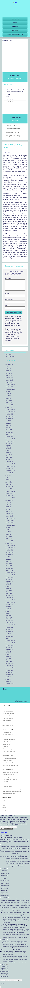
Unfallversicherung (6, 720)
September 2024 (10, 416)
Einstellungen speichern (6, 980)
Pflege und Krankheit (7, 755)
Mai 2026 (8, 371)
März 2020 (9, 538)
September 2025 (10, 389)
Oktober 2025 (10, 387)
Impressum (4, 832)
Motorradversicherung (7, 711)
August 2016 (9, 631)
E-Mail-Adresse (10, 299)
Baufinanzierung (6, 744)
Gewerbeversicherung (7, 725)
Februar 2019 (10, 568)
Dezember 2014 (10, 668)
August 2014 (9, 674)
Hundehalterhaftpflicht (7, 716)
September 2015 (10, 647)
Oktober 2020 (10, 523)
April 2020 (9, 536)
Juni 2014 (8, 679)
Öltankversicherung (7, 749)
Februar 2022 (10, 486)
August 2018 (9, 581)
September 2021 (10, 498)
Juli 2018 (8, 584)
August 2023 (9, 445)
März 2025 (9, 402)
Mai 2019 (8, 561)
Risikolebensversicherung (8, 774)
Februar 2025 (10, 405)
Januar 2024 (9, 434)
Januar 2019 (9, 570)
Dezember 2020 (10, 518)
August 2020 (9, 527)
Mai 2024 (8, 425)
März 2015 (9, 661)
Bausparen (5, 746)
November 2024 (10, 411)
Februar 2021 (10, 513)
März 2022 (9, 484)
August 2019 (9, 554)
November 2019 (10, 547)
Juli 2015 (8, 652)
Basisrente (5, 784)
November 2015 (10, 643)
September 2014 (10, 672)
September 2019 (10, 552)
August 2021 (9, 500)
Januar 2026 (9, 380)
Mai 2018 (8, 588)
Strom (3, 800)
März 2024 (9, 430)
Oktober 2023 (10, 441)
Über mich (15, 27)
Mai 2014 (8, 681)
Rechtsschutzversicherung (8, 718)
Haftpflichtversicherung (8, 713)
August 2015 (9, 649)
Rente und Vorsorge (7, 769)
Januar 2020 (9, 543)
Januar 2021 (9, 516)
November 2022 (10, 466)
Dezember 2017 (10, 600)
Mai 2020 (8, 534)
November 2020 (10, 520)
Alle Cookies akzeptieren (7, 828)
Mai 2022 (8, 479)
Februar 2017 (10, 620)
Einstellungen (13, 826)
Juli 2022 (8, 475)
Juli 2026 (8, 366)
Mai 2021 (8, 507)
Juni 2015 (8, 654)
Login (10, 701)
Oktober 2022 (10, 468)
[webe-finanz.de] (15, 2)
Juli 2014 (8, 677)
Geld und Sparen (6, 797)
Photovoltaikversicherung (8, 739)
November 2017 (10, 602)
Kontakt (15, 30)
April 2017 (9, 615)
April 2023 (9, 455)
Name (7, 293)
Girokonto (4, 807)
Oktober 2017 (10, 604)
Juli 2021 (8, 502)
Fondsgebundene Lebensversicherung (11, 788)
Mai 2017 (8, 613)
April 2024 (9, 427)
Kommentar (9, 278)
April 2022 (9, 482)
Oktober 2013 (10, 683)
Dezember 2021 (10, 491)
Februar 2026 (10, 377)
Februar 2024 (10, 432)
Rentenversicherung (7, 786)
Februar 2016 (10, 636)
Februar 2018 (10, 595)
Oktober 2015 (10, 645)
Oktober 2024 (10, 414)
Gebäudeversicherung (7, 734)
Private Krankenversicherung (9, 763)
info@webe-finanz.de (11, 101)
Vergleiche (15, 19)
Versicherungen (10, 356)
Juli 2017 (8, 609)
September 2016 (10, 629)
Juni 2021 (8, 504)
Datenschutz (8, 340)
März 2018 (9, 593)
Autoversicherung (6, 708)
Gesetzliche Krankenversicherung (10, 765)
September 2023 (10, 443)
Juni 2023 (8, 450)
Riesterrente (5, 781)
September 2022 (10, 470)
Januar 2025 (9, 407)
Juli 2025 (8, 393)
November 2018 (10, 575)
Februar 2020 (10, 541)
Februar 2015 (10, 663)
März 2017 (9, 618)
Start (4, 689)
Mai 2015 (8, 656)
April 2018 (9, 591)
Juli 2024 (8, 421)
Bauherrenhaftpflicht (7, 741)
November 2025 (10, 384)
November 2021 (10, 493)
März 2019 (9, 566)
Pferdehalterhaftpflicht (12, 129)
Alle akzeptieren (18, 980)
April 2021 (9, 509)
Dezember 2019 (10, 545)
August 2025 (9, 391)
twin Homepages (21, 701)
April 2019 (9, 563)
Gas (3, 802)
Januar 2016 (9, 638)
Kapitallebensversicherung (8, 793)
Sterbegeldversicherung (13, 132)
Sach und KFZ (6, 706)
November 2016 (10, 625)
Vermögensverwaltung (15, 34)
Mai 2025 (8, 398)
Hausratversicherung (7, 732)
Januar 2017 (9, 622)
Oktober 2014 (10, 670)
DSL (3, 805)
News (15, 23)
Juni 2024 (8, 423)
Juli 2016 (8, 634)
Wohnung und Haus (7, 729)
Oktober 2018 (10, 577)
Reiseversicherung (6, 723)
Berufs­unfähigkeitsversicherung (10, 772)
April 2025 (9, 400)
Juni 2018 (8, 586)
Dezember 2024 (10, 409)
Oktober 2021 (10, 495)
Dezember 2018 (10, 572)
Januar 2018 (9, 597)
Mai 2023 (8, 452)
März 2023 (9, 457)
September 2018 (10, 579)
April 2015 (9, 659)
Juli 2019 (8, 557)
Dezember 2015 (10, 640)
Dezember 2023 (10, 436)
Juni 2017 (8, 611)
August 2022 (9, 473)
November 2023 (10, 439)
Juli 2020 (8, 529)
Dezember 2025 (10, 382)
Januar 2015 (9, 665)
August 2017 (9, 606)
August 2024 (9, 418)
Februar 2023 (10, 459)
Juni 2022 (8, 477)
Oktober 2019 (10, 550)
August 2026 (9, 364)
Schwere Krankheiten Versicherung (10, 779)
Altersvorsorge (6, 777)
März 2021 (9, 511)
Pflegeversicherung (7, 760)
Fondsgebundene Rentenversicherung (11, 791)
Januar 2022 (9, 489)
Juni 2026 (8, 368)
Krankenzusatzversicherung (9, 758)
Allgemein (9, 354)
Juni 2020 (8, 532)
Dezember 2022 (10, 464)
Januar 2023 (9, 461)
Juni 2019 (8, 559)
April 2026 (9, 373)
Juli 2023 (8, 448)
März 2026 (9, 375)
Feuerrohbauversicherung (8, 751)
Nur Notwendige (4, 826)
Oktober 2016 (10, 627)
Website (7, 305)
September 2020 (10, 525)
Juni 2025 (8, 396)
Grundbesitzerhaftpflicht (8, 737)
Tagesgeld (4, 810)
